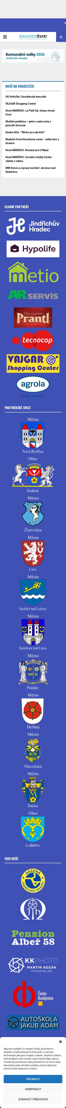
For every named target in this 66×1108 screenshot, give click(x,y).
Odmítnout (33, 1089)
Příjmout (33, 1079)
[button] (60, 1041)
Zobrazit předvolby (33, 1099)
